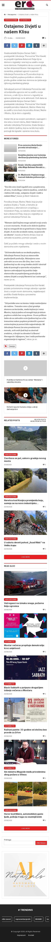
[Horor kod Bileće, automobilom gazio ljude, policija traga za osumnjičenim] (25, 794)
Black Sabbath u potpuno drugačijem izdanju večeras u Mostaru (23, 689)
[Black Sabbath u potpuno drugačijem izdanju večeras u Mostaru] (25, 667)
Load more (25, 557)
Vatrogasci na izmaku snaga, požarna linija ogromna (24, 604)
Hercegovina (12, 14)
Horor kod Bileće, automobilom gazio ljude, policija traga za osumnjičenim (23, 815)
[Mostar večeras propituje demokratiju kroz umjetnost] (25, 625)
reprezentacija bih (18, 919)
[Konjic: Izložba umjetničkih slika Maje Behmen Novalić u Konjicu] (10, 168)
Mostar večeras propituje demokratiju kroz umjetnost (24, 646)
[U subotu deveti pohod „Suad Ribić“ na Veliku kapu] (25, 522)
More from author (38, 421)
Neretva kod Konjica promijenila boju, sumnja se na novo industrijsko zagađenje (23, 502)
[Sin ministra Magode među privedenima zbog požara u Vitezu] (25, 752)
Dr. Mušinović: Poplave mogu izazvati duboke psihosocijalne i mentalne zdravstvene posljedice (32, 176)
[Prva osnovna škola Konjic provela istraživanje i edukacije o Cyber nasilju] (10, 148)
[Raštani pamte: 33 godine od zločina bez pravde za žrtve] (25, 710)
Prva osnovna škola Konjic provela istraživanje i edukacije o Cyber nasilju (30, 146)
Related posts (40, 419)
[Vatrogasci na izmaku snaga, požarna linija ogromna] (25, 583)
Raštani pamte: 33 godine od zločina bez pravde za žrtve (25, 731)
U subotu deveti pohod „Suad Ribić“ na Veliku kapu (24, 544)
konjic (12, 346)
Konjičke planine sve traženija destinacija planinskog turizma (32, 156)
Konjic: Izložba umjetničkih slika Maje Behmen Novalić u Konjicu (31, 166)
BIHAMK (34, 919)
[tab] (40, 420)
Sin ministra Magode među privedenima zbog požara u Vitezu (24, 773)
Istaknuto (25, 20)
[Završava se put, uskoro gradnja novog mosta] (25, 438)
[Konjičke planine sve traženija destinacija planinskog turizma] (10, 158)
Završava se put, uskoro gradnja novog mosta (25, 459)
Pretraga (7, 840)
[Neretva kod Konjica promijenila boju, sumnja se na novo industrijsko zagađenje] (25, 480)
